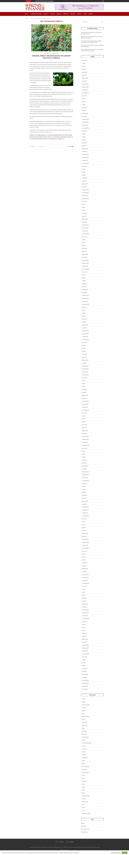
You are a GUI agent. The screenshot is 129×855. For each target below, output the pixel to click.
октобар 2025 (85, 90)
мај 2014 (83, 492)
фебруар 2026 (85, 78)
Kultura (83, 760)
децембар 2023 (85, 154)
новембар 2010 (85, 612)
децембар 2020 (85, 260)
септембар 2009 (85, 654)
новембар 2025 (85, 87)
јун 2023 (83, 172)
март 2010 (84, 636)
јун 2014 (83, 489)
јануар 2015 (84, 468)
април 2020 (84, 283)
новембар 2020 (85, 263)
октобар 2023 (85, 160)
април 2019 (84, 319)
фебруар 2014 (85, 501)
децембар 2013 (85, 507)
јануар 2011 (84, 607)
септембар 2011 (85, 583)
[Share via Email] (72, 146)
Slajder (83, 793)
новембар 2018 (85, 333)
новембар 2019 (85, 298)
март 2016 (84, 427)
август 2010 (84, 621)
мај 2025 (83, 104)
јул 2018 (83, 345)
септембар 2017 (85, 374)
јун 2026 (83, 66)
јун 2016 (83, 419)
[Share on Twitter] (69, 146)
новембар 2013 (85, 510)
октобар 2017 (85, 372)
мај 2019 (83, 316)
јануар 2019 (84, 327)
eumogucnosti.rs (54, 138)
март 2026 (84, 75)
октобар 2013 (85, 513)
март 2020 (84, 286)
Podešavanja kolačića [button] (116, 852)
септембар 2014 (85, 480)
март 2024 (84, 145)
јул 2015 (83, 451)
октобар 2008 (85, 686)
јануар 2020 (84, 292)
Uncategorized (85, 801)
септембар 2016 (85, 410)
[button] (32, 1)
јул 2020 (83, 275)
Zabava (83, 807)
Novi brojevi (84, 769)
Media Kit (91, 13)
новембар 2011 (85, 577)
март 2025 (84, 110)
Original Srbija (32, 99)
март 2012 (84, 565)
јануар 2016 (84, 433)
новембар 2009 (85, 648)
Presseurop (84, 781)
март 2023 (84, 181)
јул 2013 (83, 521)
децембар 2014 (85, 471)
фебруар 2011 (85, 604)
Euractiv (83, 740)
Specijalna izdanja (85, 795)
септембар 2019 (85, 304)
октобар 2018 (85, 336)
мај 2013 (83, 527)
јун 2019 (83, 313)
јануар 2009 (84, 677)
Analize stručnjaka (86, 704)
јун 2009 (83, 662)
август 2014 (84, 483)
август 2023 (84, 166)
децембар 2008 (85, 680)
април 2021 (84, 248)
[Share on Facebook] (68, 146)
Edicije (83, 728)
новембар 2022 (85, 192)
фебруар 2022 (85, 219)
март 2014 (84, 498)
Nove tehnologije (85, 766)
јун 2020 (83, 278)
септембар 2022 (85, 198)
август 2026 (84, 60)
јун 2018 (83, 348)
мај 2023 (83, 175)
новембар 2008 (85, 683)
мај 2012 (83, 560)
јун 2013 (83, 524)
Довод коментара (85, 829)
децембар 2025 (85, 84)
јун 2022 (83, 207)
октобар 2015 (85, 442)
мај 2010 (83, 630)
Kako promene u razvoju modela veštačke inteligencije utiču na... (51, 1)
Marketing (65, 13)
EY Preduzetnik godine (36, 13)
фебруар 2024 (85, 148)
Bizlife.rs (84, 710)
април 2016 (84, 424)
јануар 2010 (84, 642)
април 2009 (84, 668)
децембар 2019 (85, 295)
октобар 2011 (85, 580)
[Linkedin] (103, 1)
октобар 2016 (85, 407)
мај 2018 (83, 351)
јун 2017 (83, 383)
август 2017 (84, 377)
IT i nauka (84, 754)
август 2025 (84, 95)
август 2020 (84, 272)
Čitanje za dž (84, 725)
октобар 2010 (85, 615)
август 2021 (84, 236)
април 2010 (84, 633)
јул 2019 (83, 310)
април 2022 (84, 213)
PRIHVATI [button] (125, 852)
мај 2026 (83, 69)
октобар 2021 (85, 231)
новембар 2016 (85, 404)
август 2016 (84, 413)
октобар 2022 (85, 195)
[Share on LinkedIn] (71, 146)
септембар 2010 (85, 618)
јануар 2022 (84, 222)
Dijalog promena (36, 104)
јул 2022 (83, 204)
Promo (83, 784)
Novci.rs (83, 763)
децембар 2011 (85, 574)
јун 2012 (83, 557)
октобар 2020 (85, 266)
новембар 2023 (85, 157)
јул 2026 (83, 63)
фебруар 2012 (85, 568)
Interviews (84, 748)
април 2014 (84, 495)
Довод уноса (84, 826)
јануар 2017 (84, 398)
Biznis (83, 713)
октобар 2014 (85, 477)
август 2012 (84, 551)
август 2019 (84, 307)
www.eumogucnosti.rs (47, 132)
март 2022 (84, 216)
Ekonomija (84, 731)
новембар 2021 (85, 228)
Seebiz (83, 790)
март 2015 (84, 463)
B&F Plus (84, 707)
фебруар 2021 (85, 254)
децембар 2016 (85, 401)
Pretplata (72, 13)
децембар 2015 (85, 436)
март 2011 (84, 601)
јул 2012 (83, 554)
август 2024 (84, 131)
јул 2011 (83, 589)
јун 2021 (83, 242)
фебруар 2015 (85, 466)
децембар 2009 (85, 645)
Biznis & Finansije (85, 716)
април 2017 (84, 389)
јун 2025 (83, 101)
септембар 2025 (85, 92)
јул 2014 (83, 486)
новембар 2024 (85, 122)
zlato (83, 810)
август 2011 (84, 586)
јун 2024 (83, 137)
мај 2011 (83, 595)
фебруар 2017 (85, 395)
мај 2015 (83, 457)
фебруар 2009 (85, 674)
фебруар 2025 (85, 113)
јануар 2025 (84, 116)
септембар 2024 (85, 128)
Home (26, 18)
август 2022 (84, 201)
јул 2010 (83, 624)
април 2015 (84, 460)
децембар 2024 (85, 119)
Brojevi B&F (84, 722)
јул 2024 (83, 134)
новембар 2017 (85, 369)
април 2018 (84, 354)
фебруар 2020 (85, 289)
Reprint (83, 787)
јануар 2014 (84, 504)
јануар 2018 (84, 363)
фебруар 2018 (85, 360)
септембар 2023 (85, 163)
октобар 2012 (85, 545)
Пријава (83, 823)
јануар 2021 (84, 257)
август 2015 (84, 448)
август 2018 (84, 342)
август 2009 (84, 656)
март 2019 (84, 322)
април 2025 (84, 107)
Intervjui (83, 751)
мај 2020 (83, 280)
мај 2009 (83, 665)
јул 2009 (83, 659)
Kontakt (79, 13)
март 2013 (84, 530)
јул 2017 (83, 380)
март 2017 (84, 392)
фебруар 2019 (85, 325)
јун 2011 (83, 592)
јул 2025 (83, 98)
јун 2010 (83, 627)
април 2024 (84, 142)
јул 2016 (83, 416)
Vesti (26, 13)
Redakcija (59, 13)
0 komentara (42, 146)
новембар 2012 (85, 542)
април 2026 (84, 72)
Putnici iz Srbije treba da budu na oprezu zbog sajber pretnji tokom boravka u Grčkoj (92, 50)
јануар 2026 (84, 81)
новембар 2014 (85, 474)
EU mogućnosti (85, 737)
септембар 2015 (85, 445)
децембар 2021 (85, 225)
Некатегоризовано (86, 813)
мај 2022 (83, 210)
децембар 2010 (85, 609)
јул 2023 (83, 169)
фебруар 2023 (85, 184)
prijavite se (61, 138)
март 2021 (84, 251)
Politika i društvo (85, 772)
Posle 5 (83, 775)
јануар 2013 (84, 536)
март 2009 (84, 671)
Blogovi (53, 13)
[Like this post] (66, 146)
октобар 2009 (85, 651)
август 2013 (84, 518)
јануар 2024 (84, 151)
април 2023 (84, 178)
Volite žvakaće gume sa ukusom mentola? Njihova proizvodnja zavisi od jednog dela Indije (91, 41)
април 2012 (84, 562)
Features (84, 746)
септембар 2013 (85, 515)
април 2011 (84, 598)
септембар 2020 (85, 269)
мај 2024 (83, 139)
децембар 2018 (85, 330)
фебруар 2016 (85, 430)
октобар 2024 (85, 125)
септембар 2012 (85, 548)
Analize (83, 699)
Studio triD (66, 850)
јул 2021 (83, 239)
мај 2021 (83, 245)
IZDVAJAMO (84, 757)
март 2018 (84, 357)
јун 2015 (83, 454)
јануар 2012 (84, 571)
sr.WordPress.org (84, 832)
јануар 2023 (84, 186)
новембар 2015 (85, 439)
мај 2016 (83, 421)
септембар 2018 (85, 339)
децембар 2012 (85, 539)
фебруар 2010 (85, 639)
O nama (85, 13)
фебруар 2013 (85, 533)
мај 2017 (83, 386)
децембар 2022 (85, 189)
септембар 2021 (85, 233)
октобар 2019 (85, 301)
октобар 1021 (85, 689)
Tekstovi (46, 13)
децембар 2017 (85, 366)
